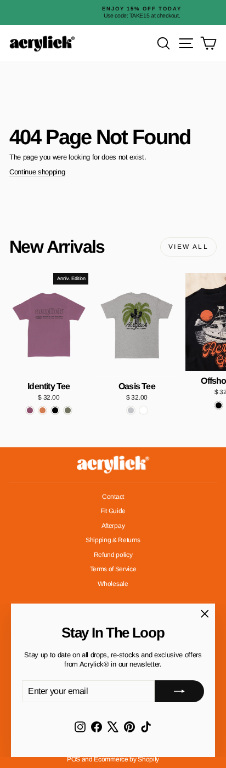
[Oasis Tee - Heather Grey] (131, 410)
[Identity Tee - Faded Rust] (42, 410)
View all (188, 247)
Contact (113, 496)
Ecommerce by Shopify (126, 759)
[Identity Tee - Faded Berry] (30, 410)
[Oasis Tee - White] (143, 410)
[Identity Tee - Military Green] (68, 410)
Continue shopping (37, 172)
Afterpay (113, 526)
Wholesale (113, 584)
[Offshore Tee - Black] (218, 405)
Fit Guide (113, 511)
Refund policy (113, 555)
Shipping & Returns (113, 540)
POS (73, 759)
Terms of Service (113, 569)
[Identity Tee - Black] (55, 410)
